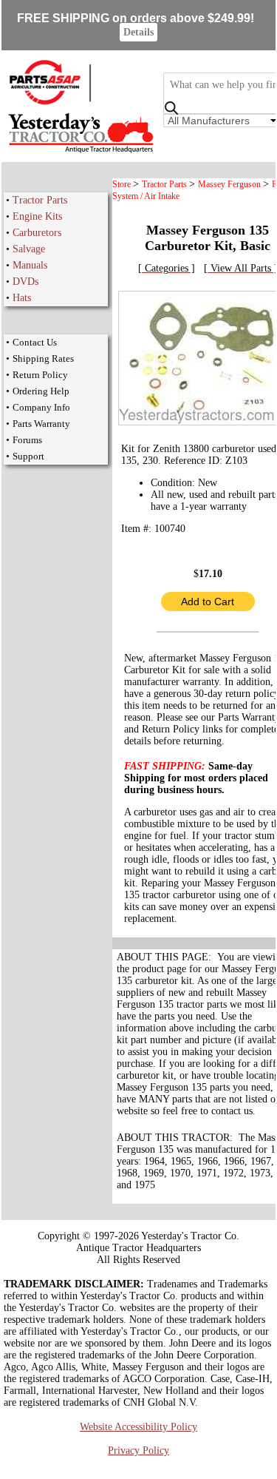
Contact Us (35, 342)
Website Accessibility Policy (138, 1426)
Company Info (41, 407)
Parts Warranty (41, 423)
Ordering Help (41, 391)
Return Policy (40, 374)
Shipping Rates (43, 358)
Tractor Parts (40, 200)
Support (28, 456)
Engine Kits (37, 216)
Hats (22, 297)
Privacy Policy (138, 1450)
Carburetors (37, 232)
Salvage (29, 249)
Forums (27, 439)
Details (138, 32)
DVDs (25, 281)
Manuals (30, 265)
